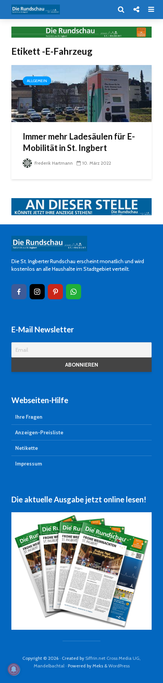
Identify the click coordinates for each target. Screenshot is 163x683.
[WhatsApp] (73, 291)
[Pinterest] (55, 291)
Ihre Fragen (28, 416)
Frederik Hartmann (53, 163)
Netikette (26, 448)
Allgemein (37, 80)
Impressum (28, 463)
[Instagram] (37, 291)
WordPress (119, 666)
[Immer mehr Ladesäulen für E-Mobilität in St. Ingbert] (81, 93)
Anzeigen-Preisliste (39, 432)
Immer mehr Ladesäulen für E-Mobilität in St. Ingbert (79, 142)
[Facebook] (19, 291)
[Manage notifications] (14, 669)
